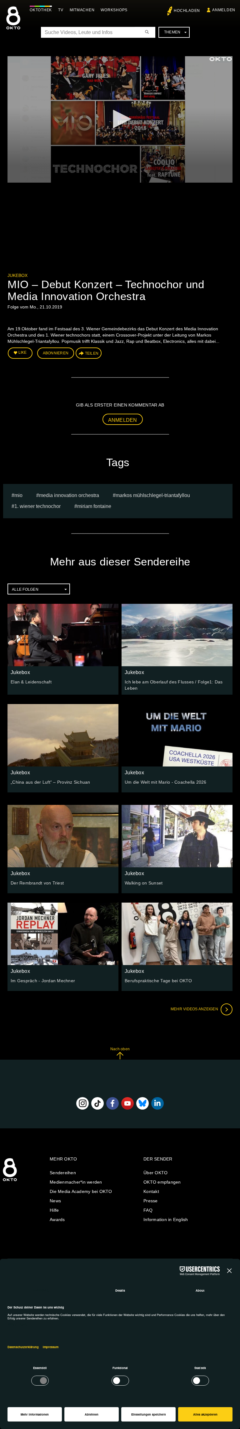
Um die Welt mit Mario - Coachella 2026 (166, 782)
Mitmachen (82, 10)
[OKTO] (13, 23)
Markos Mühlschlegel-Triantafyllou (153, 495)
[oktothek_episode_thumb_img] (63, 635)
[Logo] (220, 59)
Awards (57, 1219)
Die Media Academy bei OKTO (81, 1191)
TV (60, 10)
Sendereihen (63, 1172)
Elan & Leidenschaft (31, 681)
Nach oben (120, 1049)
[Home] (10, 1181)
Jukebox (18, 275)
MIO (18, 495)
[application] (120, 119)
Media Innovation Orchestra (69, 495)
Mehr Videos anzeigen (195, 1009)
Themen (172, 32)
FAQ (147, 1210)
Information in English (165, 1219)
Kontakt (151, 1191)
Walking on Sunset (143, 882)
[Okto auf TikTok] (97, 1103)
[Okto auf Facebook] (112, 1103)
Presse (150, 1200)
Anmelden (122, 420)
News (55, 1200)
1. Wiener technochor (37, 506)
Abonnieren (56, 353)
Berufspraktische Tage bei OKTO (158, 980)
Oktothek (41, 10)
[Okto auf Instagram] (82, 1103)
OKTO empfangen (162, 1182)
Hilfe (54, 1210)
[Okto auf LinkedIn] (157, 1103)
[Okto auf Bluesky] (142, 1103)
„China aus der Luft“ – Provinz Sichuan (50, 782)
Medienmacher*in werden (76, 1182)
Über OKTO (155, 1172)
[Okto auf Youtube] (127, 1103)
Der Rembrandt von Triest (37, 882)
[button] (120, 119)
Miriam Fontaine (94, 506)
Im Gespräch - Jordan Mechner (43, 980)
